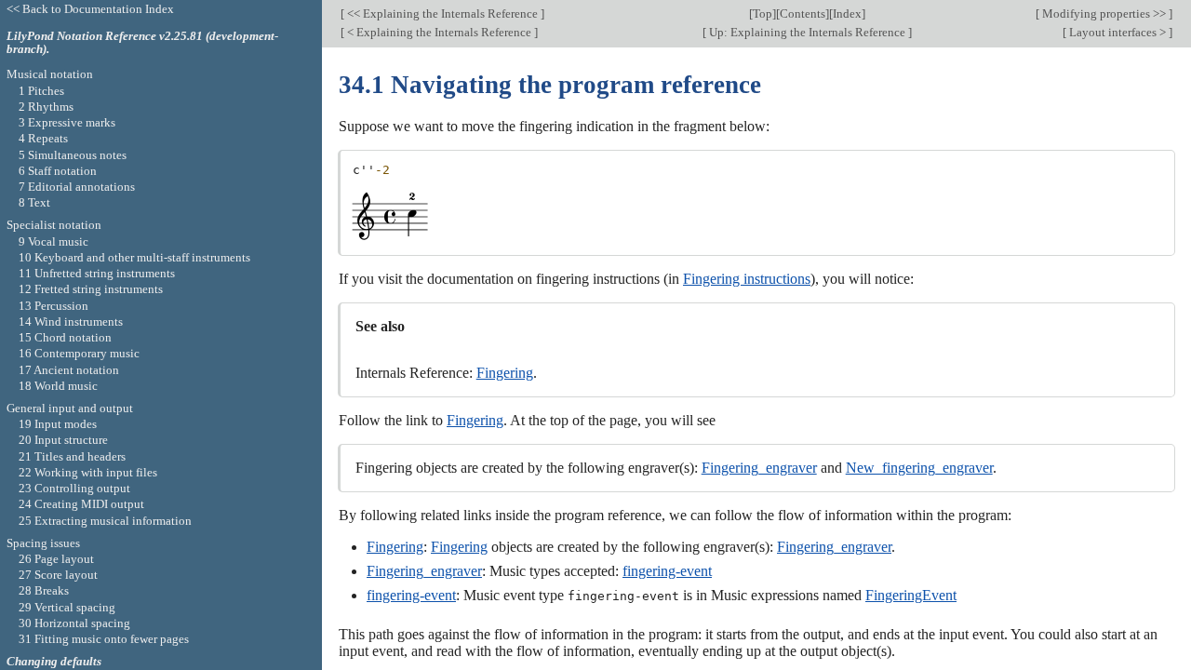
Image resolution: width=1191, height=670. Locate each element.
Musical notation (50, 74)
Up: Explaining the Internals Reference (807, 32)
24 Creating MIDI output (81, 504)
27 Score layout (58, 575)
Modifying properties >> (1104, 13)
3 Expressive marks (67, 122)
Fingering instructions (746, 279)
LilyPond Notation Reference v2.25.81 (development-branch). (142, 43)
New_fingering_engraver (919, 468)
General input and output (70, 408)
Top (762, 13)
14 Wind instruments (71, 321)
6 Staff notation (58, 171)
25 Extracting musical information (105, 521)
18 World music (58, 386)
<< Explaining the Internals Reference (442, 13)
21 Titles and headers (72, 456)
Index (847, 13)
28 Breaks (44, 590)
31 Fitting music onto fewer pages (104, 639)
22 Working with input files (88, 472)
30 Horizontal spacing (74, 623)
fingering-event (667, 571)
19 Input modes (58, 424)
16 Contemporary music (79, 353)
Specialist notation (54, 225)
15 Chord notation (65, 337)
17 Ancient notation (69, 370)
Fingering (504, 373)
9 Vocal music (53, 241)
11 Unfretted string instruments (97, 273)
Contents (802, 13)
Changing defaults (54, 661)
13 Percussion (53, 306)
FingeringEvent (911, 595)
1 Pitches (41, 91)
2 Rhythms (46, 107)
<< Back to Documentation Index (90, 9)
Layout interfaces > (1117, 32)
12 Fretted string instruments (91, 289)
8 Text (34, 202)
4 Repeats (43, 138)
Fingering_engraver (759, 468)
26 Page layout (56, 559)
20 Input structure (63, 440)
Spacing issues (43, 543)
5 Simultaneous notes (73, 155)
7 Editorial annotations (77, 187)
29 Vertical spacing (67, 607)
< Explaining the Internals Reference (439, 32)
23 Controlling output (74, 488)
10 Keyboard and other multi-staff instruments (134, 257)
